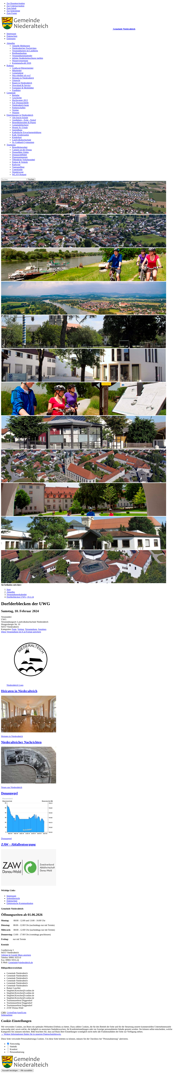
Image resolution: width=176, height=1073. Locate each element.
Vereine (15, 110)
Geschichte (17, 98)
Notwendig (15, 1044)
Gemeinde (11, 93)
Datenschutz (12, 36)
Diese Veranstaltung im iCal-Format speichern (21, 632)
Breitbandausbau (19, 53)
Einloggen (11, 38)
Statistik (13, 1046)
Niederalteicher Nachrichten (24, 48)
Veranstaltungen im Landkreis (25, 51)
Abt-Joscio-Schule (20, 117)
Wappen (15, 112)
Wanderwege (18, 172)
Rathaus (10, 65)
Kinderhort (17, 137)
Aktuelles (11, 43)
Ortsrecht (16, 80)
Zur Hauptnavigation (16, 3)
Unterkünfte (17, 169)
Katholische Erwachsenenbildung (26, 132)
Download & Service (21, 85)
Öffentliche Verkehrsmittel (23, 159)
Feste (14, 629)
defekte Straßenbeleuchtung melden (27, 58)
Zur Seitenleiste (13, 11)
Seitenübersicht (13, 898)
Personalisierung (17, 1052)
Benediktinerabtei (19, 147)
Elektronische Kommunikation (20, 903)
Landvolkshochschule (21, 140)
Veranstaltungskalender (22, 55)
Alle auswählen (26, 1070)
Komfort (13, 1049)
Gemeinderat (17, 73)
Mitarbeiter (17, 70)
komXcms (21, 1012)
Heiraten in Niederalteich (23, 78)
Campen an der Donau (22, 150)
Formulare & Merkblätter (23, 88)
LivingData (12, 1012)
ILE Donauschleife (20, 103)
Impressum (11, 33)
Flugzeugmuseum (20, 157)
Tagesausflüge (18, 167)
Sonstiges (42, 629)
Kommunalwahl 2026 (21, 63)
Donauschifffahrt (19, 155)
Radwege (16, 164)
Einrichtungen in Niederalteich (20, 115)
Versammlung (31, 629)
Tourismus (11, 145)
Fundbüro (16, 90)
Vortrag (20, 629)
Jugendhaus (17, 130)
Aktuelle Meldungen (21, 46)
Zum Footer (12, 13)
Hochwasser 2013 (20, 100)
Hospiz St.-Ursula (20, 127)
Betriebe (15, 95)
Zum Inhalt (11, 8)
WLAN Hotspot (19, 174)
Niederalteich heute (20, 105)
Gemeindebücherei (20, 125)
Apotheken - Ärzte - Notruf (24, 120)
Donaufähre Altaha (20, 152)
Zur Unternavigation (15, 6)
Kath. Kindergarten (20, 135)
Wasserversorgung (20, 60)
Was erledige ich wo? (21, 75)
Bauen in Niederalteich (22, 83)
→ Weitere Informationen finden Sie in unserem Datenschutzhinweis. (31, 1034)
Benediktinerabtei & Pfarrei (24, 122)
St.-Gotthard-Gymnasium (23, 142)
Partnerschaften (18, 107)
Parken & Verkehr (20, 162)
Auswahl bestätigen (10, 1070)
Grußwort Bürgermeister (22, 68)
